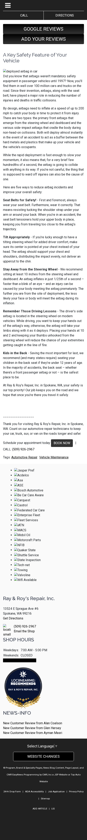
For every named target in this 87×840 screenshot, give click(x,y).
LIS (53, 808)
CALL (23, 15)
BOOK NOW (62, 443)
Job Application (56, 791)
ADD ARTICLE (40, 808)
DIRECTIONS (64, 15)
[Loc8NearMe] (23, 677)
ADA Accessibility (34, 791)
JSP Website (60, 774)
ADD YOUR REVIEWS (43, 39)
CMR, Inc (47, 774)
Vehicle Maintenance (54, 457)
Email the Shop (24, 631)
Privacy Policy (76, 791)
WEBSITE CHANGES (43, 756)
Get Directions (13, 618)
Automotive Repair (24, 457)
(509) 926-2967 (23, 449)
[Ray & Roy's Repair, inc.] (23, 699)
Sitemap (45, 798)
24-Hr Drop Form (12, 791)
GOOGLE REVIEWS (43, 29)
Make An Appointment (19, 660)
